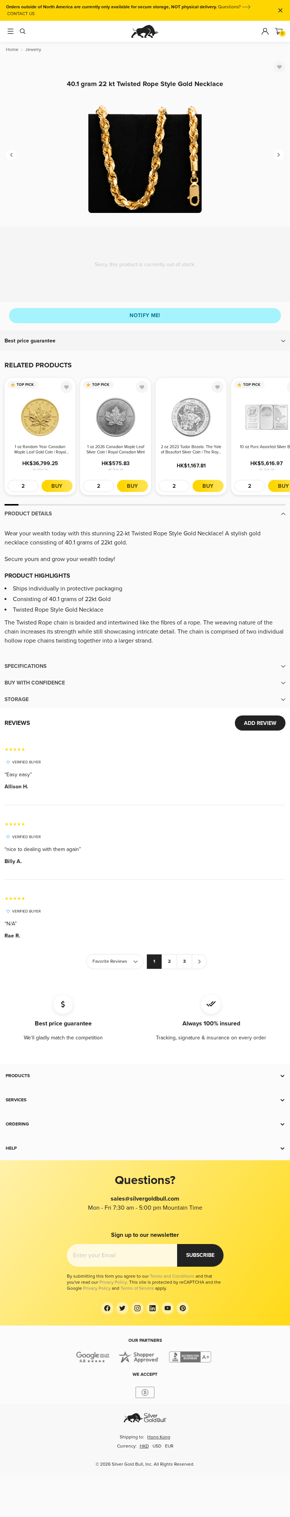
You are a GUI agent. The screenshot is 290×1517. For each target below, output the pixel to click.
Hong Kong (158, 1437)
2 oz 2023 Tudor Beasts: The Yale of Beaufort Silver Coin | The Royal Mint (191, 449)
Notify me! (145, 315)
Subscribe (200, 1255)
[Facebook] (107, 1308)
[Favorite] (279, 67)
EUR (169, 1446)
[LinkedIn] (153, 1308)
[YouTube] (168, 1308)
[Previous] (11, 155)
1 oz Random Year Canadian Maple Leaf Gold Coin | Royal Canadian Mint (40, 449)
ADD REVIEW (260, 723)
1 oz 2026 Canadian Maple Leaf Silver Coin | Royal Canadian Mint (115, 449)
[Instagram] (137, 1308)
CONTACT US (21, 14)
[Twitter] (122, 1308)
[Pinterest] (183, 1308)
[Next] (278, 155)
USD (157, 1446)
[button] (145, 341)
